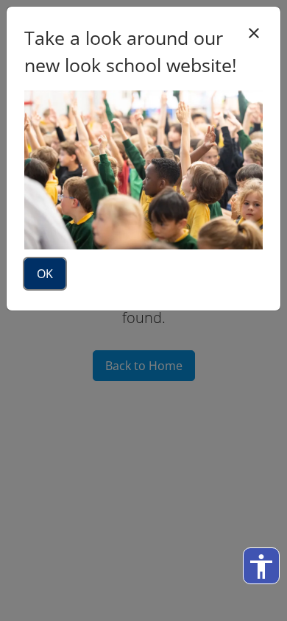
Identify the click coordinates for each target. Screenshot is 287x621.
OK (45, 274)
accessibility (261, 566)
